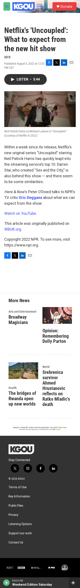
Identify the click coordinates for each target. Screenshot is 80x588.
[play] (6, 583)
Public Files (16, 505)
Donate (66, 6)
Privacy (13, 514)
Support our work (20, 533)
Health (13, 388)
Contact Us (16, 542)
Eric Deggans (30, 197)
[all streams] (74, 582)
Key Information (19, 496)
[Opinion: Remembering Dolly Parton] (57, 315)
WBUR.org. (13, 229)
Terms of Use (18, 487)
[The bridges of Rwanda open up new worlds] (23, 370)
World (45, 367)
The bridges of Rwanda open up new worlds (22, 399)
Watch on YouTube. (20, 213)
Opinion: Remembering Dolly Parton (55, 336)
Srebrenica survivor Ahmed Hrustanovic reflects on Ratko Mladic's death (56, 388)
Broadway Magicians (18, 319)
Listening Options (20, 524)
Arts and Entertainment (22, 311)
